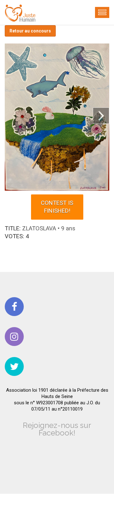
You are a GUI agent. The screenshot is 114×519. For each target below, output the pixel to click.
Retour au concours (30, 30)
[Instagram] (14, 336)
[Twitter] (14, 366)
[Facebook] (14, 306)
